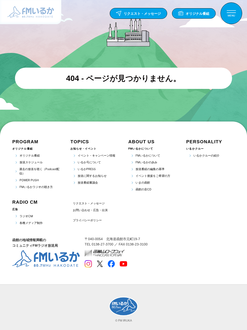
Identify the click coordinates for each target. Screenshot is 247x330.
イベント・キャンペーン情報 (96, 155)
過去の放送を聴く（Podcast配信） (39, 171)
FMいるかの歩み (146, 162)
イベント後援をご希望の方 (153, 176)
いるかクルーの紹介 (206, 155)
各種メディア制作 (31, 223)
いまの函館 (143, 182)
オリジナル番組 (30, 155)
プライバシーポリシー (87, 220)
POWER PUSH (29, 180)
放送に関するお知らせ (92, 176)
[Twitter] (100, 264)
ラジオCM (26, 216)
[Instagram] (88, 263)
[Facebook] (111, 263)
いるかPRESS (87, 169)
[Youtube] (123, 263)
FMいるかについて (148, 155)
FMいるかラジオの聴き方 (36, 187)
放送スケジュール (31, 162)
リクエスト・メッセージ (89, 203)
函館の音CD (143, 189)
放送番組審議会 (88, 182)
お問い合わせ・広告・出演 (90, 210)
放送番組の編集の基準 (150, 169)
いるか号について (89, 162)
